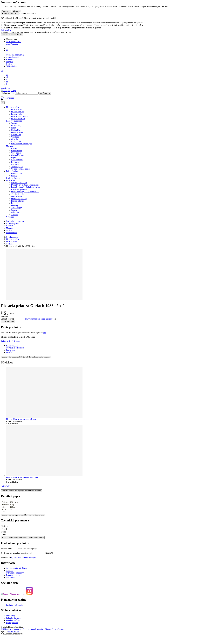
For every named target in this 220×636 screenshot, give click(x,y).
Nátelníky (15, 212)
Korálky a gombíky (19, 189)
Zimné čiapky (16, 208)
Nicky (13, 128)
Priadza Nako (16, 114)
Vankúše (14, 214)
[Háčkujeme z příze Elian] (13, 594)
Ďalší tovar (10, 180)
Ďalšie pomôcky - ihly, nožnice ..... (25, 192)
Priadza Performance (19, 116)
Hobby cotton (16, 150)
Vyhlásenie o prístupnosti (11, 629)
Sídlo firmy (10, 616)
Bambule (14, 203)
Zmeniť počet (6, 319)
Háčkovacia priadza (14, 121)
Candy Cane (16, 141)
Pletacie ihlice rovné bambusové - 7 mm (22, 477)
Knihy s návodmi (13, 178)
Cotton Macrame (18, 155)
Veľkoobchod (11, 66)
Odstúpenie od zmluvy (15, 573)
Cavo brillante (17, 160)
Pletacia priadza (12, 107)
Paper (13, 157)
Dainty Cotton (17, 132)
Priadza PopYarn (18, 118)
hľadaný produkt (8, 93)
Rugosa (14, 148)
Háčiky (14, 176)
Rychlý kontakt (12, 623)
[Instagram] (7, 51)
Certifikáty (10, 577)
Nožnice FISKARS (19, 182)
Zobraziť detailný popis (10, 341)
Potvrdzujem (6, 30)
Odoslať (49, 553)
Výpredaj (10, 217)
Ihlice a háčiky (12, 171)
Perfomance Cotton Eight (21, 144)
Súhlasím (16, 11)
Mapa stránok (50, 629)
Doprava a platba (13, 575)
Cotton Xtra (16, 134)
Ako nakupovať (12, 57)
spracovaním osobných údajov (23, 557)
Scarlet (14, 123)
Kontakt (9, 59)
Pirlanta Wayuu (17, 125)
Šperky (14, 210)
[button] (2, 70)
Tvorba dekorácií (18, 194)
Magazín (9, 62)
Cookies (9, 570)
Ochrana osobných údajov (16, 568)
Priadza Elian (16, 109)
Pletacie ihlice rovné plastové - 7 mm (21, 419)
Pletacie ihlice (16, 173)
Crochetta (15, 137)
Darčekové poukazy (19, 198)
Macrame (10, 146)
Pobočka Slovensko (14, 618)
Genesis (14, 139)
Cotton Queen (17, 130)
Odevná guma (17, 196)
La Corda (15, 162)
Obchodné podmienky (15, 55)
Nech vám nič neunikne (11, 553)
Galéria (9, 64)
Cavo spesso (16, 153)
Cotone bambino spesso (20, 169)
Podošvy (14, 205)
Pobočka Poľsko (12, 620)
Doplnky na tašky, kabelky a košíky (25, 187)
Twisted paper (17, 166)
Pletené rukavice (17, 201)
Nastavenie (6, 11)
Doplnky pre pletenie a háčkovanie (25, 185)
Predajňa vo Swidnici (14, 605)
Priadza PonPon (17, 112)
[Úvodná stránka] (8, 91)
